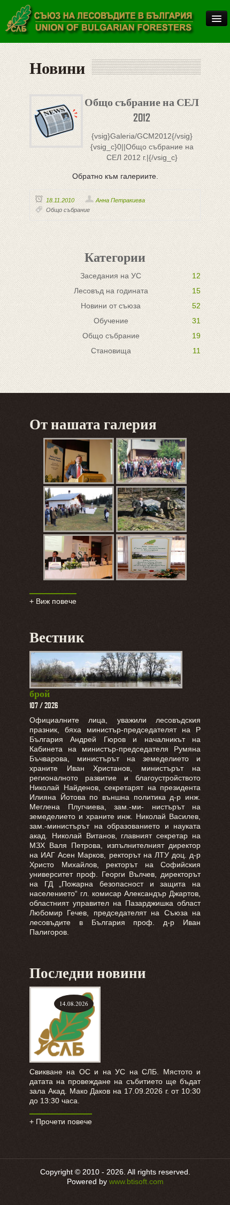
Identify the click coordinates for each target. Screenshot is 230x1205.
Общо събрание (68, 210)
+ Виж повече (52, 601)
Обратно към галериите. (115, 176)
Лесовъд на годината (111, 290)
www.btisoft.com (136, 1181)
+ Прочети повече (60, 1121)
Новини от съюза (111, 305)
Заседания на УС (110, 275)
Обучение (111, 320)
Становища (111, 350)
